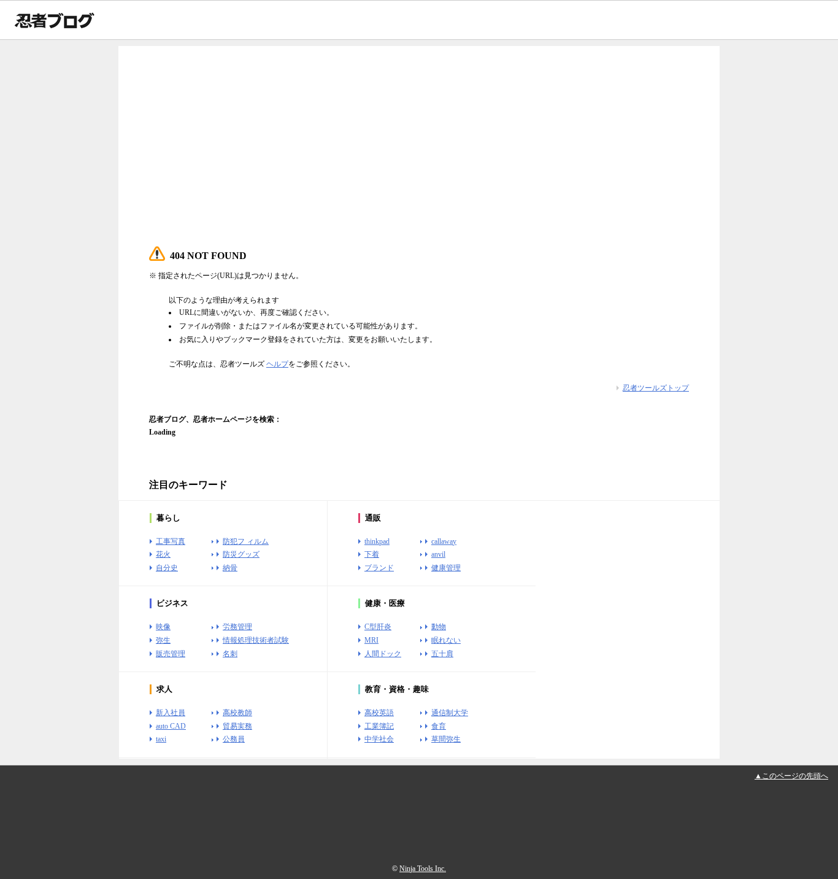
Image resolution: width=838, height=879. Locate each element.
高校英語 (379, 712)
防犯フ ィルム (246, 541)
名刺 (230, 653)
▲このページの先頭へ (791, 776)
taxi (161, 739)
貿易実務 (237, 726)
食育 (438, 726)
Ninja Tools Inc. (422, 868)
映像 (163, 626)
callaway (443, 541)
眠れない (446, 640)
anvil (438, 554)
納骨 (230, 567)
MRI (371, 640)
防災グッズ (241, 554)
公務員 (234, 739)
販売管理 (170, 653)
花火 (163, 554)
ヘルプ (277, 364)
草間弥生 (446, 739)
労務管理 (237, 626)
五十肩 (442, 653)
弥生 (163, 640)
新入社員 (170, 712)
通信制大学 (449, 712)
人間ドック (382, 653)
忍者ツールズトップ (656, 388)
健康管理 (446, 567)
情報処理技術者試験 (256, 640)
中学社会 (379, 739)
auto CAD (171, 726)
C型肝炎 (377, 626)
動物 (438, 626)
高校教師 (237, 712)
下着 (371, 554)
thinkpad (377, 541)
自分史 (167, 567)
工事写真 (170, 541)
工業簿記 (379, 726)
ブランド (379, 567)
